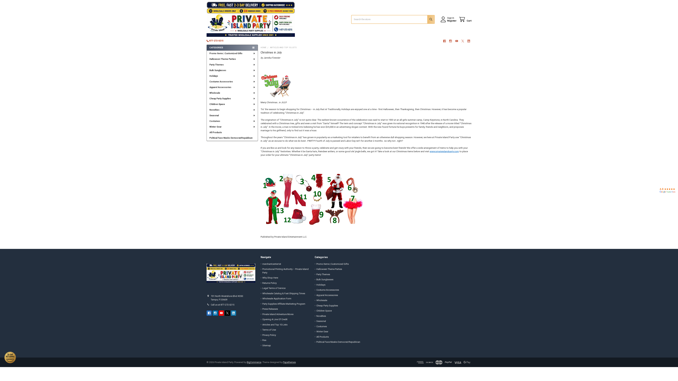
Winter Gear (215, 127)
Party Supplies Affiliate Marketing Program (283, 304)
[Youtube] (456, 41)
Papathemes (289, 362)
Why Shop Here (270, 277)
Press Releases (270, 309)
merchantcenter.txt (271, 264)
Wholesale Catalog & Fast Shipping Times (283, 293)
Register (452, 20)
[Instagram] (450, 41)
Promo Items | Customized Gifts (225, 53)
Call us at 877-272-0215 (222, 304)
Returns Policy (269, 283)
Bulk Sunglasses (217, 70)
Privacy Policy (269, 335)
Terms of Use (269, 329)
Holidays (213, 76)
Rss (264, 340)
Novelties (214, 110)
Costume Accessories (221, 81)
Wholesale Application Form (276, 298)
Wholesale (214, 93)
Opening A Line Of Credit (274, 319)
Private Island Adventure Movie (277, 314)
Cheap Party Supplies (220, 98)
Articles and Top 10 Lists (274, 324)
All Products (215, 132)
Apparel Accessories (220, 87)
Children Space (217, 104)
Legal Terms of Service (274, 288)
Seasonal (214, 115)
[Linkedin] (468, 41)
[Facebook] (444, 41)
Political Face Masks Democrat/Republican (230, 138)
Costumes (214, 121)
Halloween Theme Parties (222, 59)
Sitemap (266, 345)
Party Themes (216, 65)
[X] (462, 41)
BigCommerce (254, 362)
